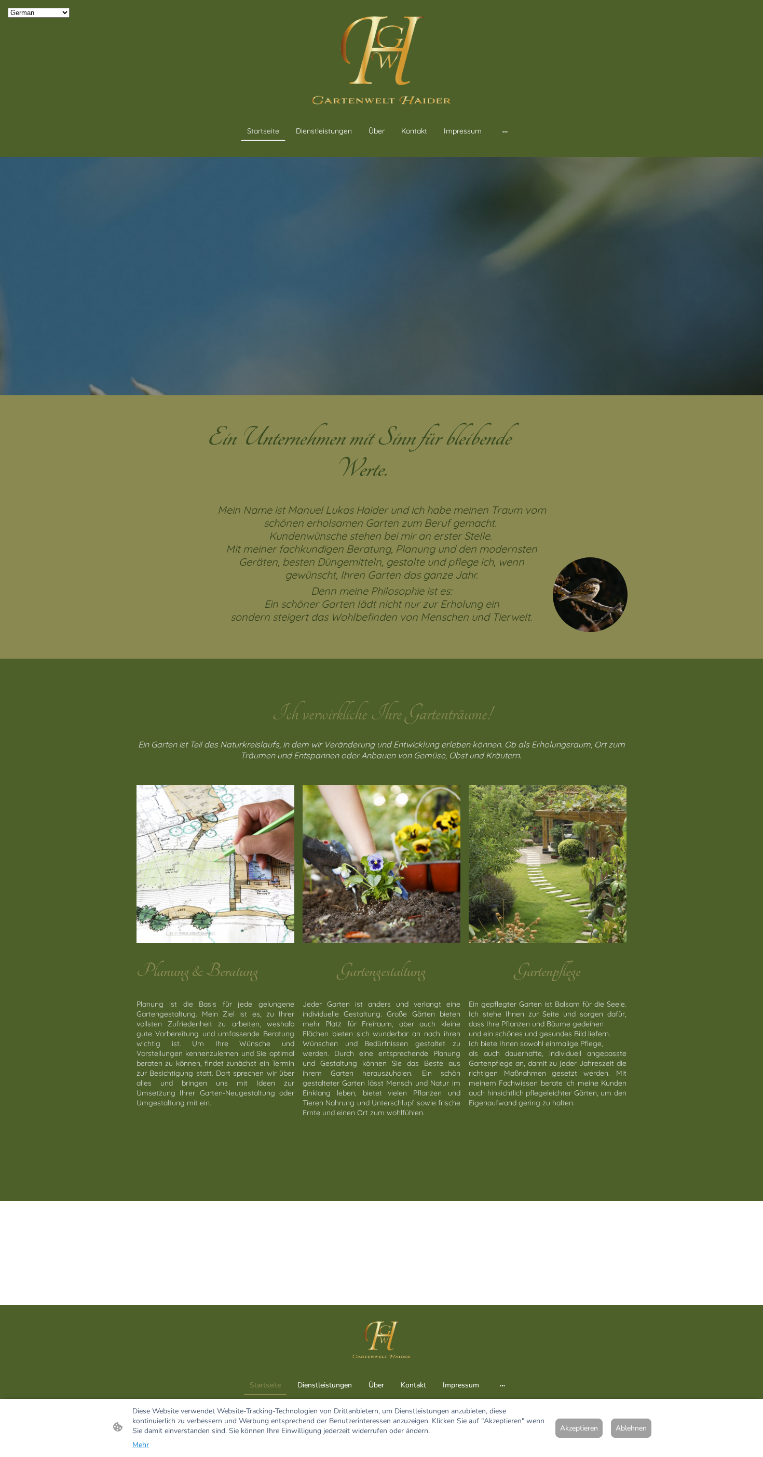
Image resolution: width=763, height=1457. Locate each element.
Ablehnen (631, 1428)
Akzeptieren (579, 1428)
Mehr (140, 1445)
